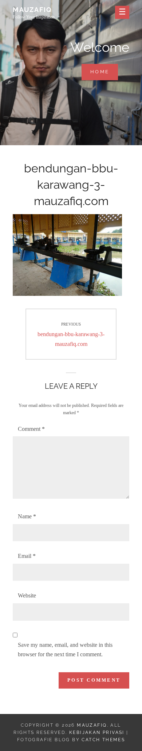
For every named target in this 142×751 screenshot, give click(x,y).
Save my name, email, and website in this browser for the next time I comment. (65, 649)
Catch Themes (103, 739)
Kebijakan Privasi (97, 732)
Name (27, 516)
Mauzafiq (32, 9)
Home (104, 71)
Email (27, 556)
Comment (31, 429)
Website (27, 595)
